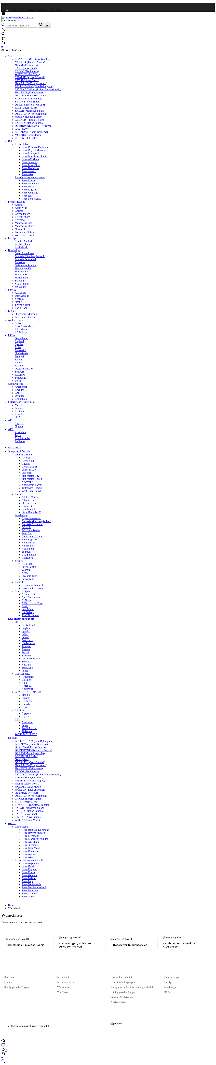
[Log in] (3, 30)
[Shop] (108, 1045)
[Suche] (108, 34)
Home (11, 905)
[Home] (108, 1041)
